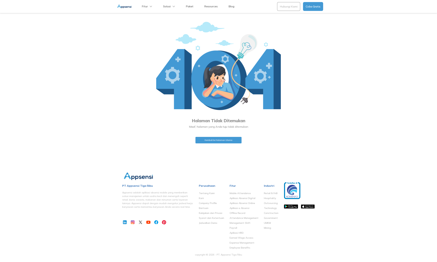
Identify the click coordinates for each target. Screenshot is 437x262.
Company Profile (208, 203)
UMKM (267, 222)
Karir (201, 198)
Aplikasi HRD (237, 232)
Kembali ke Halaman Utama (218, 140)
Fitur (145, 6)
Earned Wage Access (241, 237)
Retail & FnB (271, 193)
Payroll (233, 227)
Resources (211, 6)
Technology (270, 208)
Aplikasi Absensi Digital (242, 198)
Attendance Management (244, 217)
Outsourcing (271, 203)
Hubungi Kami (289, 6)
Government (271, 217)
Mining (267, 227)
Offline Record (237, 213)
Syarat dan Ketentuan (211, 217)
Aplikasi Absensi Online (242, 203)
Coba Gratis (313, 6)
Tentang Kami (207, 193)
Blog (231, 6)
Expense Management (242, 242)
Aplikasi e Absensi (239, 208)
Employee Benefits (240, 247)
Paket (189, 6)
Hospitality (270, 198)
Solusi (167, 6)
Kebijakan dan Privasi (210, 213)
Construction (271, 213)
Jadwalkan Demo (208, 222)
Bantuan (203, 208)
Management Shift (240, 222)
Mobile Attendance (240, 193)
